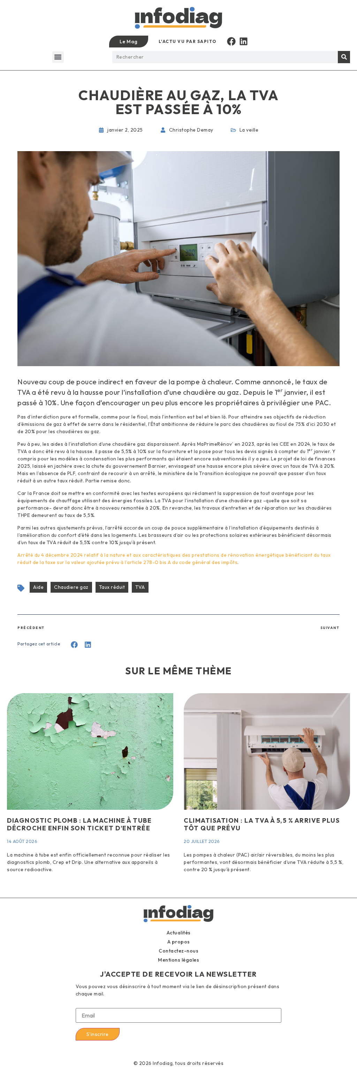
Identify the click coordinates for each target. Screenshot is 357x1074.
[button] (58, 57)
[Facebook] (231, 41)
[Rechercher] (344, 57)
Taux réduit (112, 587)
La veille (249, 130)
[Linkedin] (243, 41)
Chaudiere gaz (71, 587)
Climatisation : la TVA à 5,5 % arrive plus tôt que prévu (262, 824)
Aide (38, 587)
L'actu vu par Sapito (188, 41)
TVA (140, 587)
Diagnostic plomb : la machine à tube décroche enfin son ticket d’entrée (79, 824)
